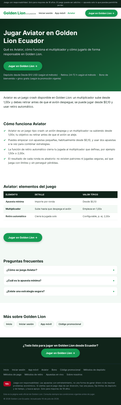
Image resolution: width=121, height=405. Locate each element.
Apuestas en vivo (54, 374)
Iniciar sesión (46, 13)
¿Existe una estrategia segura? (25, 291)
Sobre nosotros (74, 374)
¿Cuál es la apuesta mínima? (23, 280)
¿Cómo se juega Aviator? (21, 269)
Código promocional (70, 324)
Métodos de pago (12, 374)
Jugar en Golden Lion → (101, 13)
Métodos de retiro (34, 374)
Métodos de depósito (94, 369)
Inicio (9, 324)
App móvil (60, 13)
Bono (54, 369)
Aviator (71, 13)
